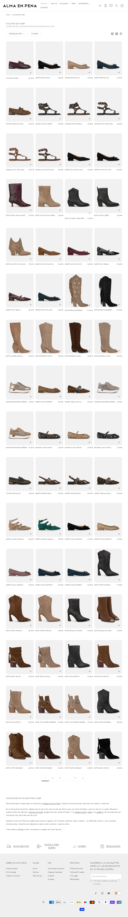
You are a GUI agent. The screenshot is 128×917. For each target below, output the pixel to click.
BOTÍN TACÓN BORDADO (102, 722)
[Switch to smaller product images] (117, 33)
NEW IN (54, 3)
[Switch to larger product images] (112, 33)
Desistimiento (74, 879)
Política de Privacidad (77, 872)
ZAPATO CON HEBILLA (101, 264)
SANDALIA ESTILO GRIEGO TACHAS (44, 124)
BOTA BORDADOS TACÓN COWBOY (44, 356)
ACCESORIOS (83, 3)
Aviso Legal (74, 876)
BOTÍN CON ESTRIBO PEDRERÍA (46, 722)
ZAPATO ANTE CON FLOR (102, 170)
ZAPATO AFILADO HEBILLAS (15, 539)
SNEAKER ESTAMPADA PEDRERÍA (16, 402)
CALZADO (64, 3)
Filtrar (34, 34)
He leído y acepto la (105, 882)
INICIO (8, 15)
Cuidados (51, 876)
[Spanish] (118, 893)
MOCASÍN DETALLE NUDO (14, 124)
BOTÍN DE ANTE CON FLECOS (16, 264)
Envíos (35, 868)
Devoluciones (37, 876)
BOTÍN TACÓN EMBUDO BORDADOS (102, 585)
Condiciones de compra (56, 868)
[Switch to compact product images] (121, 33)
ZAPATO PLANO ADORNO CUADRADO (73, 539)
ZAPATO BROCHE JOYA (43, 78)
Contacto (51, 879)
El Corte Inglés (11, 872)
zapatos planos (80, 812)
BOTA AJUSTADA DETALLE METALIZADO (14, 356)
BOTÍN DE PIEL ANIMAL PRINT (16, 215)
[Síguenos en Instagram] (102, 893)
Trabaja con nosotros (13, 876)
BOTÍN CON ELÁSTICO (72, 676)
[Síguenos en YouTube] (109, 893)
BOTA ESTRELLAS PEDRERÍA (73, 310)
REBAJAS (44, 3)
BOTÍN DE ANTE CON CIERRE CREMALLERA (45, 216)
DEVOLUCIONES (113, 846)
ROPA (74, 3)
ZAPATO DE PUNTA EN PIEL (74, 170)
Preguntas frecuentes (55, 872)
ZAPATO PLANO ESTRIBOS (44, 402)
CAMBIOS (82, 846)
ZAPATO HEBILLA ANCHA (73, 402)
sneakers (99, 812)
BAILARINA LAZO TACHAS (44, 447)
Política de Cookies (76, 868)
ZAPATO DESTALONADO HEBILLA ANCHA (43, 494)
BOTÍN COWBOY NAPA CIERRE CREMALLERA (75, 219)
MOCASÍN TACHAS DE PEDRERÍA (13, 494)
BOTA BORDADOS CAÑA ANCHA (73, 356)
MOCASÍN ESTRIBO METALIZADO (12, 79)
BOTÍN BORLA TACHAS (13, 676)
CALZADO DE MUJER (18, 15)
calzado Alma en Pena (51, 804)
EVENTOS (44, 7)
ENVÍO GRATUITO (21, 846)
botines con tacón (36, 812)
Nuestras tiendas (11, 868)
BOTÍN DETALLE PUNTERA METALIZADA (73, 631)
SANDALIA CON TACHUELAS (103, 124)
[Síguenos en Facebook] (95, 893)
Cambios (36, 872)
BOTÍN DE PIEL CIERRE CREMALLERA (101, 216)
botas (90, 812)
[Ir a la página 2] (82, 778)
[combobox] (118, 893)
